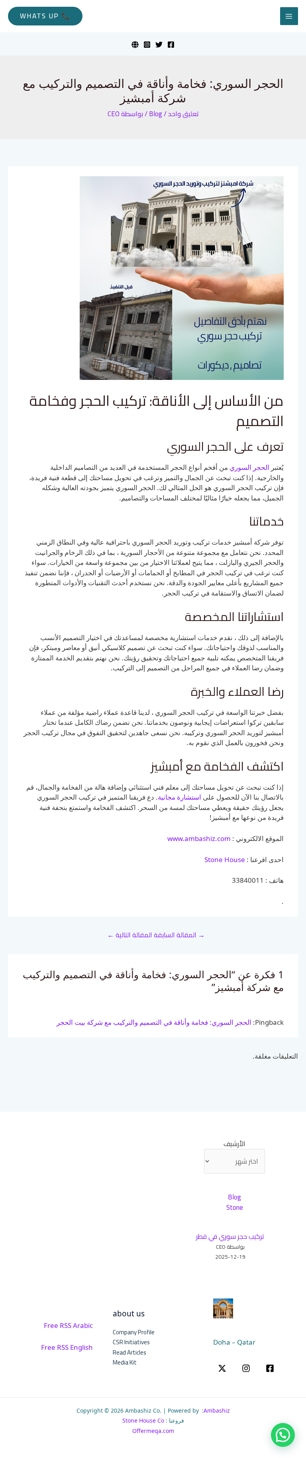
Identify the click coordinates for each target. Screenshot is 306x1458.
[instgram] (246, 1368)
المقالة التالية (129, 935)
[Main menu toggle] (289, 16)
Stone (234, 1207)
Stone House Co (143, 1420)
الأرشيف (234, 1144)
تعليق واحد (183, 113)
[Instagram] (147, 44)
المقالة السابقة (179, 935)
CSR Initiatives (131, 1342)
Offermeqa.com (153, 1431)
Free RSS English (67, 1347)
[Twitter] (159, 44)
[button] (45, 16)
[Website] (135, 44)
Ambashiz (217, 1410)
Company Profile (134, 1332)
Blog (155, 113)
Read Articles (129, 1352)
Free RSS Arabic (68, 1325)
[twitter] (222, 1368)
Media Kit (125, 1362)
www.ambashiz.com (199, 838)
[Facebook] (171, 44)
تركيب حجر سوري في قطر (230, 1236)
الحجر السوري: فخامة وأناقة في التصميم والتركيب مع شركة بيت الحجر (154, 1022)
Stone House (224, 859)
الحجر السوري (249, 467)
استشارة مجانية (179, 797)
